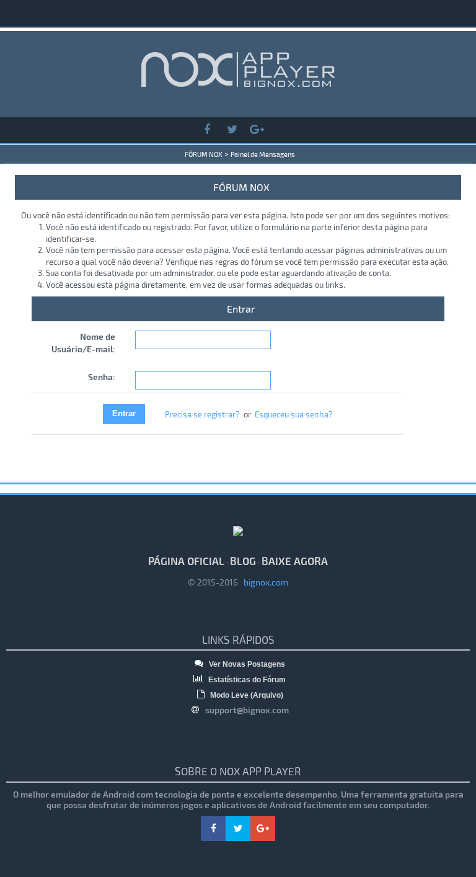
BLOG (243, 560)
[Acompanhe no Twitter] (231, 130)
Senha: (101, 377)
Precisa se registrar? (202, 414)
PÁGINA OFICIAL (186, 560)
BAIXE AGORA (295, 560)
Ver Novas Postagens (246, 664)
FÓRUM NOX (204, 154)
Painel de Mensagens (263, 154)
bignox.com (263, 582)
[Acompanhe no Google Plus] (256, 130)
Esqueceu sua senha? (294, 414)
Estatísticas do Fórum (246, 679)
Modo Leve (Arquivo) (245, 695)
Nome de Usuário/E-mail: (83, 342)
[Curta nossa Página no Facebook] (207, 130)
